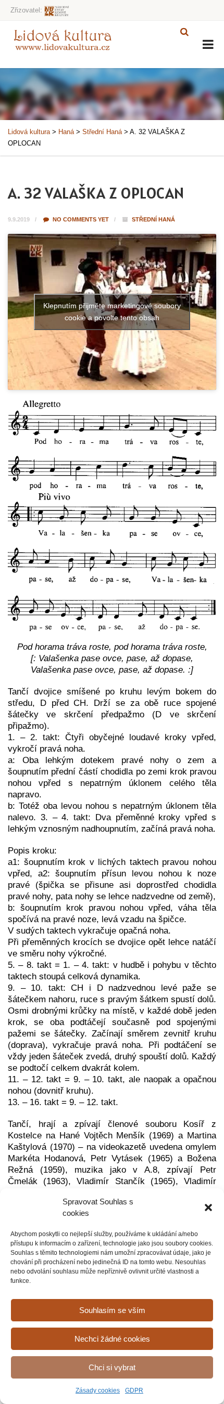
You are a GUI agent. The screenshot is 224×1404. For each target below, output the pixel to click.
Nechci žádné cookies (112, 1338)
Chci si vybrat (112, 1367)
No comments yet (80, 219)
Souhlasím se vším (112, 1310)
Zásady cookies (98, 1390)
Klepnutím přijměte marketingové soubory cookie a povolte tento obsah (112, 311)
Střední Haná (153, 219)
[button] (208, 1207)
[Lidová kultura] (62, 39)
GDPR (134, 1390)
